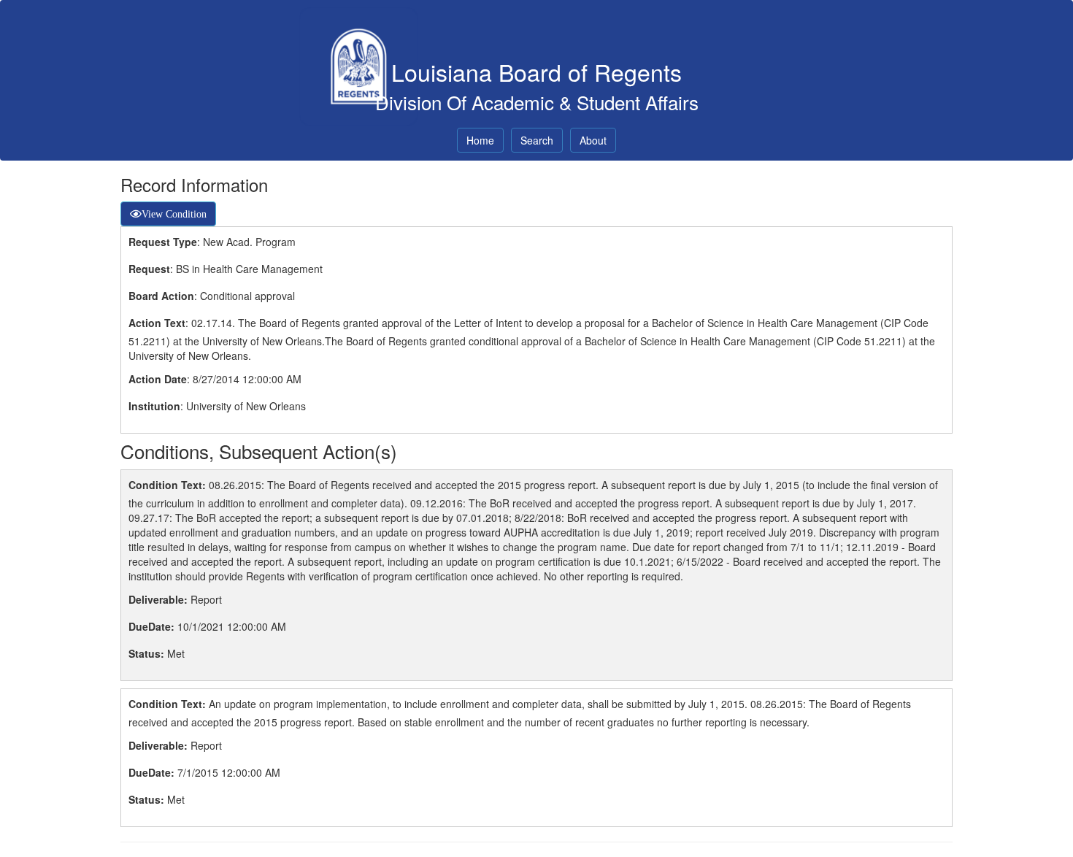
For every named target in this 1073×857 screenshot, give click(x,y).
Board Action (161, 295)
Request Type (162, 241)
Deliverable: (158, 599)
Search (536, 140)
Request (149, 268)
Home (480, 140)
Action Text (156, 322)
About (593, 140)
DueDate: (151, 626)
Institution (154, 406)
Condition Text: (167, 484)
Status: (146, 653)
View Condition (174, 214)
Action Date (157, 379)
